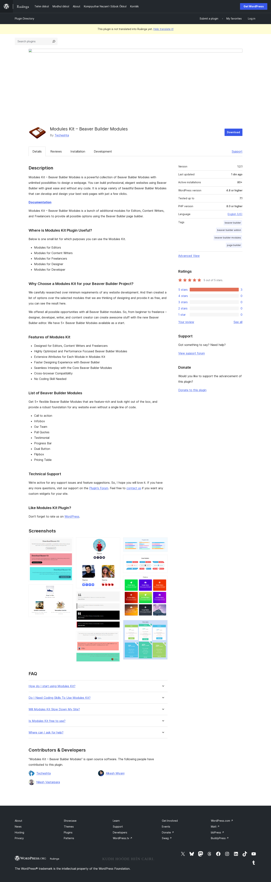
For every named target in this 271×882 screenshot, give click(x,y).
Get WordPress (254, 6)
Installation (77, 151)
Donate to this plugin (192, 390)
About (18, 820)
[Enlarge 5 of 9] (115, 636)
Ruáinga (54, 858)
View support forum (191, 353)
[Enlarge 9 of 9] (162, 625)
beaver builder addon (229, 230)
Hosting (19, 832)
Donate (168, 832)
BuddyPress (220, 838)
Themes (69, 826)
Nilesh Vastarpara (48, 782)
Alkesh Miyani (115, 773)
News (18, 826)
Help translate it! (163, 29)
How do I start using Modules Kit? (52, 686)
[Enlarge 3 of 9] (115, 542)
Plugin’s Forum (98, 488)
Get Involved (170, 820)
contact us (133, 488)
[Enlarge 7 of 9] (162, 560)
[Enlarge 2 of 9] (68, 589)
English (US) (235, 214)
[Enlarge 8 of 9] (162, 581)
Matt (215, 826)
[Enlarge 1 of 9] (68, 542)
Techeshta (62, 135)
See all (238, 322)
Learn (116, 820)
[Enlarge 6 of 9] (162, 542)
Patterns (69, 838)
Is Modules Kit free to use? (47, 721)
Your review (186, 322)
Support (237, 151)
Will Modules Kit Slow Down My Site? (54, 709)
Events (166, 826)
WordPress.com (222, 820)
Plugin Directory (24, 18)
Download (233, 132)
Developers (120, 832)
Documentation (40, 202)
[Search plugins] (54, 41)
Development (103, 151)
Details (37, 151)
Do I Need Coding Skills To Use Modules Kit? (60, 697)
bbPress (217, 832)
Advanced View (189, 256)
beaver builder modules (228, 237)
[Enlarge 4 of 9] (115, 596)
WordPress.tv (122, 838)
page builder (234, 245)
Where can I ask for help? (46, 732)
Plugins (68, 832)
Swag (167, 838)
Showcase (70, 820)
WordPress (72, 516)
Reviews (56, 151)
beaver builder (233, 222)
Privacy (19, 838)
